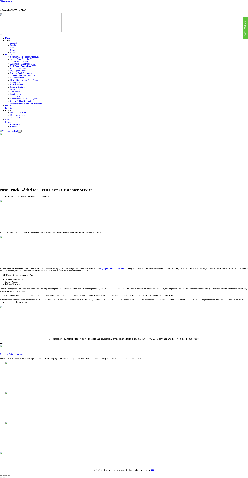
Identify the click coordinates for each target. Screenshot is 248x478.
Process (13, 47)
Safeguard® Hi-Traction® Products (24, 57)
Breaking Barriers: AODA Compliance (26, 103)
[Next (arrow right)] (4, 477)
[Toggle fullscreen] (4, 475)
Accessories (15, 92)
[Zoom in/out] (1, 475)
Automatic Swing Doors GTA (22, 64)
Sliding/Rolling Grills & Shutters (23, 101)
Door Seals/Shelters (18, 115)
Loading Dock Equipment (21, 73)
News (7, 120)
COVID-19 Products (18, 68)
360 (152, 470)
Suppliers (14, 52)
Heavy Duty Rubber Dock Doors (24, 80)
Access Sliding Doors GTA (21, 61)
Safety (13, 50)
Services (8, 106)
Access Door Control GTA (21, 59)
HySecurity (15, 89)
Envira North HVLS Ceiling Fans (24, 99)
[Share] (6, 475)
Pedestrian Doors (17, 78)
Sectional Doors (16, 85)
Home (7, 38)
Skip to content (6, 1)
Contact (8, 122)
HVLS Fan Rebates (18, 113)
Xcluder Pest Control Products (22, 75)
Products (8, 54)
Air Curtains (15, 96)
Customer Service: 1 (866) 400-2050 (15, 5)
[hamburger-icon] (1, 34)
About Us (14, 43)
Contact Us (15, 124)
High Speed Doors (18, 71)
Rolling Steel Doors (18, 82)
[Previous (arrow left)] (1, 477)
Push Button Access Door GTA (23, 66)
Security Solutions (17, 87)
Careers (13, 127)
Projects (8, 108)
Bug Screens (15, 94)
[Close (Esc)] (9, 475)
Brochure (14, 45)
